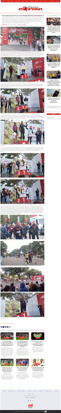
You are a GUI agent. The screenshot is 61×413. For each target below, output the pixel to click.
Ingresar (56, 391)
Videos (35, 391)
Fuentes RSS (30, 391)
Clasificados (41, 391)
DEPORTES (36, 1)
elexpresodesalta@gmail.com (30, 397)
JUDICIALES (31, 1)
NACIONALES (45, 1)
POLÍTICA (27, 1)
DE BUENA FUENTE (18, 1)
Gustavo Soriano (22, 24)
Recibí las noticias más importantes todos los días (53, 107)
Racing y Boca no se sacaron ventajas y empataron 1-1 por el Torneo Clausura (7, 369)
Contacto (4, 391)
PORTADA (3, 1)
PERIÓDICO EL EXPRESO (10, 1)
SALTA (23, 1)
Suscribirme (54, 114)
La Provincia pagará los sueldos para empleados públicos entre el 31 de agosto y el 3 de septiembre (53, 47)
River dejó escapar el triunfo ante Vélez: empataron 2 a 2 (22, 369)
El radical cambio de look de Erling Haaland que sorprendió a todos (37, 369)
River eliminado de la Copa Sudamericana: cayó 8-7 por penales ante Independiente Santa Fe (22, 344)
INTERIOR (57, 1)
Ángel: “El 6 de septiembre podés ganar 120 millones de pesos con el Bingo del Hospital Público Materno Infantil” (53, 82)
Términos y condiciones (21, 391)
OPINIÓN (41, 1)
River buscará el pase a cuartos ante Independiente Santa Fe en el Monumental (38, 343)
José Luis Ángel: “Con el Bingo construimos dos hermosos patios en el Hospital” (54, 65)
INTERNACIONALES (52, 1)
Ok (45, 411)
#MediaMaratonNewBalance (9, 323)
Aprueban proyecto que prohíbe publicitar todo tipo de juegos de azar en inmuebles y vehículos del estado (53, 29)
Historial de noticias (11, 391)
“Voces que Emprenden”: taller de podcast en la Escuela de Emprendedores (54, 100)
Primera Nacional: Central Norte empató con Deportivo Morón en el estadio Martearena (7, 343)
